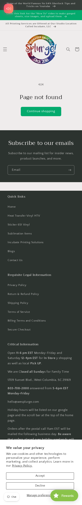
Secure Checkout (19, 329)
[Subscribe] (69, 170)
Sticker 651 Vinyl (19, 224)
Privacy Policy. (22, 465)
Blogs (11, 251)
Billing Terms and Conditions (27, 320)
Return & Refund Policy (23, 294)
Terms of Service (19, 312)
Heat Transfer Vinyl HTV (24, 215)
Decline (40, 485)
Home (12, 206)
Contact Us (15, 260)
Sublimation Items (20, 233)
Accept (40, 475)
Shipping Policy (18, 303)
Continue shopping (41, 111)
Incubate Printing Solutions (26, 242)
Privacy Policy (17, 285)
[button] (5, 49)
